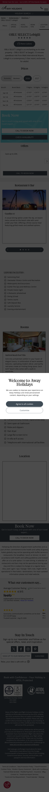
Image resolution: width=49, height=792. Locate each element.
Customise (24, 410)
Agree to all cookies (24, 404)
